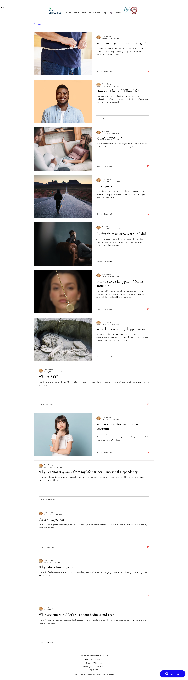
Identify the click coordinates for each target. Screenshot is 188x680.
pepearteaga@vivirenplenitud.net (94, 655)
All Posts (38, 24)
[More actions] (149, 37)
